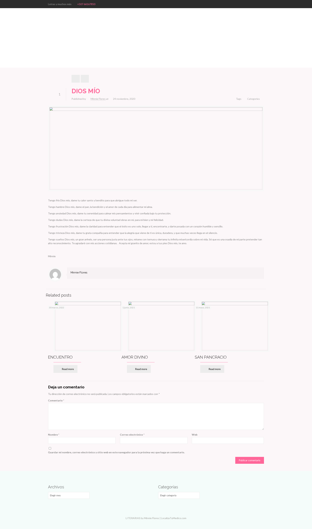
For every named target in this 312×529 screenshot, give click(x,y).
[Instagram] (262, 4)
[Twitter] (257, 4)
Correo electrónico (132, 434)
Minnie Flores (98, 98)
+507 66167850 (86, 4)
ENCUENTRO (60, 357)
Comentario (56, 400)
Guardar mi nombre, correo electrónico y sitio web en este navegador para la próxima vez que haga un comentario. (116, 452)
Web (194, 434)
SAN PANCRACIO (211, 357)
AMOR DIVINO (135, 357)
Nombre (53, 434)
